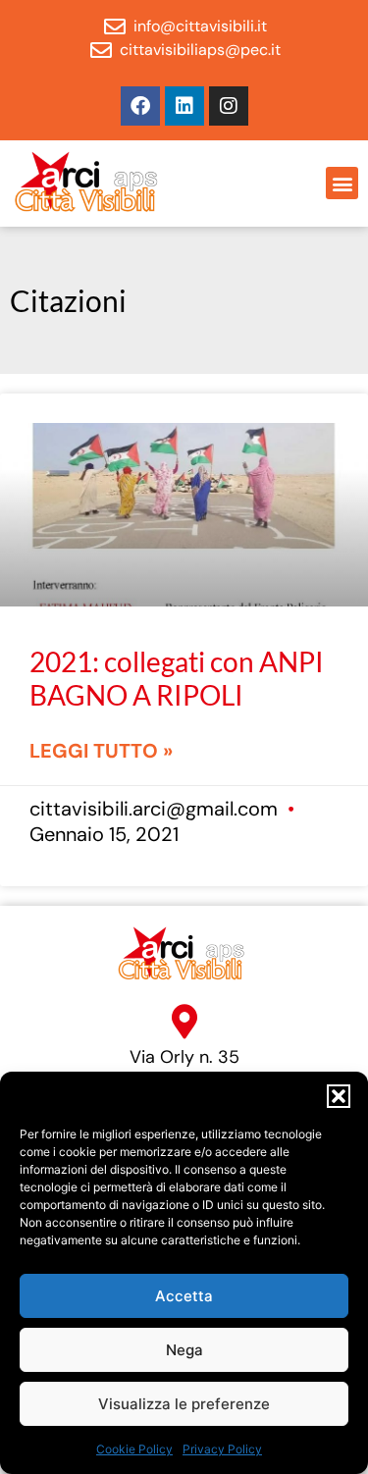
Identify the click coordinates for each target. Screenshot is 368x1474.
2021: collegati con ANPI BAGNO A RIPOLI (176, 678)
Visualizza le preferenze (184, 1404)
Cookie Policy (134, 1449)
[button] (338, 1096)
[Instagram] (228, 106)
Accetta (184, 1296)
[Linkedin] (184, 106)
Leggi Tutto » (101, 750)
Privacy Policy (222, 1449)
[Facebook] (140, 106)
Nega (184, 1350)
